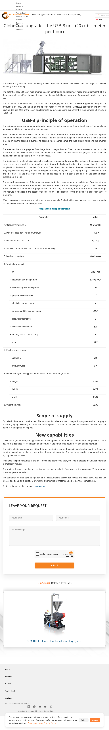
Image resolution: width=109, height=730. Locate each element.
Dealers (8, 684)
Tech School (10, 691)
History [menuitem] (19, 20)
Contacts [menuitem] (19, 30)
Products (8, 677)
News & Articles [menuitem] (22, 16)
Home (7, 669)
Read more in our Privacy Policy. (42, 723)
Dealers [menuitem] (19, 10)
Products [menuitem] (19, 6)
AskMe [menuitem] (19, 26)
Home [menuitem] (18, 3)
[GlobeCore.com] (5, 15)
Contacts (8, 698)
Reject (83, 720)
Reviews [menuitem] (19, 23)
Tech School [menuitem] (21, 13)
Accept (95, 720)
